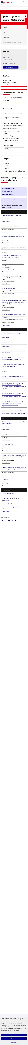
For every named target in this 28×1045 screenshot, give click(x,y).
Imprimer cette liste (20, 200)
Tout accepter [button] (14, 1035)
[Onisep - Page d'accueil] (10, 2)
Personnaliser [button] (14, 1042)
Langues (4, 39)
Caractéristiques (6, 37)
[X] (12, 520)
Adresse (4, 29)
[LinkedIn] (9, 520)
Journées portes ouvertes (8, 34)
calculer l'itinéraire (10, 67)
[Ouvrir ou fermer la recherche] (23, 2)
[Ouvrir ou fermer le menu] (26, 2)
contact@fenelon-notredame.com (12, 84)
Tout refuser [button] (14, 1039)
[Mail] (5, 520)
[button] (14, 188)
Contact (4, 32)
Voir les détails (5, 221)
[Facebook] (15, 520)
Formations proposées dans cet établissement (12, 42)
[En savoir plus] (21, 114)
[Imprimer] (2, 520)
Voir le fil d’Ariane (4, 7)
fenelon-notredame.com (9, 82)
